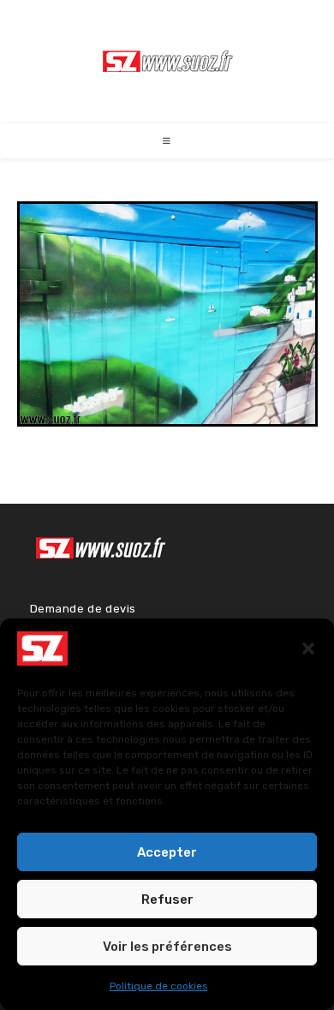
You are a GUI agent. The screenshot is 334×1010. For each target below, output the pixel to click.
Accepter (167, 852)
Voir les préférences (167, 946)
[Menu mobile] (167, 141)
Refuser (167, 899)
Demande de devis (83, 608)
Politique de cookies (159, 986)
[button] (308, 648)
